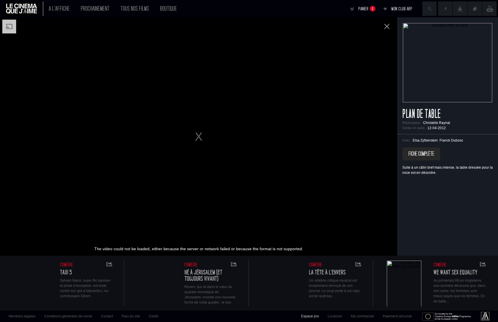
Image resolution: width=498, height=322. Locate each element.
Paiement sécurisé (397, 316)
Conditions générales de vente (68, 316)
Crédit (153, 316)
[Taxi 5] (30, 284)
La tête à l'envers (327, 272)
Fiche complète (421, 154)
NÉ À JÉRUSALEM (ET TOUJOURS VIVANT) (203, 275)
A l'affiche (59, 8)
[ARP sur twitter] (474, 8)
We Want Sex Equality (455, 272)
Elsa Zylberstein (425, 140)
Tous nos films (134, 8)
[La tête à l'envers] (279, 284)
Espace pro (310, 316)
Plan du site (131, 316)
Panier (365, 9)
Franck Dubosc (451, 140)
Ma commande (362, 316)
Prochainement (95, 8)
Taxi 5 (66, 272)
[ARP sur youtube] (489, 8)
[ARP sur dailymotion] (460, 8)
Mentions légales (22, 316)
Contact (107, 316)
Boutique (168, 8)
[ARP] (485, 316)
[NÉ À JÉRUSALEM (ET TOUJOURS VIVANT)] (155, 284)
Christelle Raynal (436, 123)
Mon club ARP (401, 9)
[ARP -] (23, 8)
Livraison (335, 316)
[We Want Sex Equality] (404, 284)
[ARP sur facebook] (445, 8)
